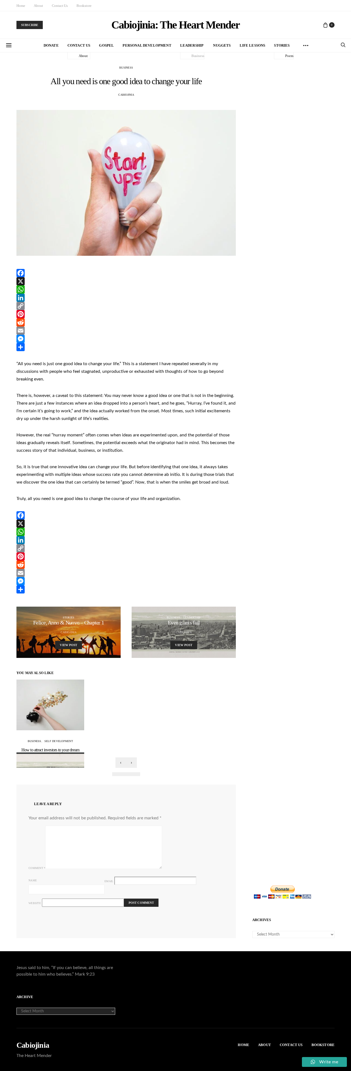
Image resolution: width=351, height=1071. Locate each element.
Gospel (106, 45)
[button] (116, 774)
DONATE (51, 45)
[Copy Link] (126, 306)
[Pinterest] (126, 314)
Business (197, 56)
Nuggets (222, 45)
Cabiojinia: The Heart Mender (175, 24)
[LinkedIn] (126, 298)
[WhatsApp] (126, 289)
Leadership (192, 45)
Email (108, 881)
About (38, 6)
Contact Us (60, 6)
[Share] (126, 347)
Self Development (58, 741)
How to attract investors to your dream (50, 750)
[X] (126, 281)
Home (20, 6)
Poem (289, 56)
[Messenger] (126, 339)
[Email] (126, 330)
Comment (37, 868)
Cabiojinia (32, 1045)
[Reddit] (126, 322)
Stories (282, 45)
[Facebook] (126, 273)
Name (33, 880)
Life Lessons (252, 45)
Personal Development (147, 45)
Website (35, 903)
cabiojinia (126, 94)
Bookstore (84, 6)
